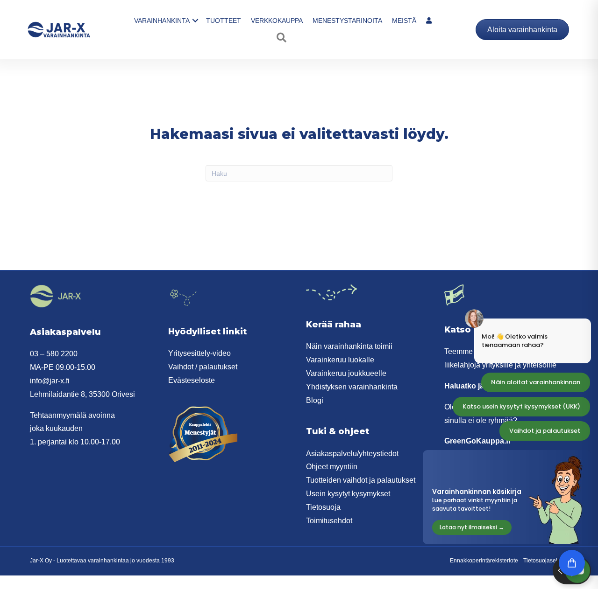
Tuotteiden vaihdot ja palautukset (360, 480)
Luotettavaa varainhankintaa (93, 560)
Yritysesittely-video (199, 353)
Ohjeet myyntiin (331, 467)
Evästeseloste (191, 380)
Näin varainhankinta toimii (349, 346)
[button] (195, 20)
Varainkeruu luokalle (340, 360)
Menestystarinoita (347, 20)
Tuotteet (223, 20)
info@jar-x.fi (50, 381)
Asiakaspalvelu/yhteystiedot (352, 453)
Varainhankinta (162, 20)
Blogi (314, 400)
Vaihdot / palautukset (202, 367)
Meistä (404, 20)
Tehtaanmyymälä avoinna (72, 415)
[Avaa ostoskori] (572, 563)
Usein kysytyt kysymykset (348, 494)
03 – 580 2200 (54, 354)
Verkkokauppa (277, 20)
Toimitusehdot (329, 521)
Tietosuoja (323, 507)
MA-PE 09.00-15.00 (62, 367)
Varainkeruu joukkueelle (346, 373)
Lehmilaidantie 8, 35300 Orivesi (82, 394)
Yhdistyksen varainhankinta (352, 387)
